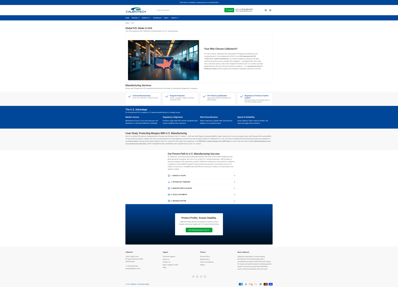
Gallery (202, 265)
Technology (157, 18)
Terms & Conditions (207, 262)
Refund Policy (204, 259)
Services (135, 18)
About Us (166, 259)
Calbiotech (133, 284)
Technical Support (169, 256)
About (166, 18)
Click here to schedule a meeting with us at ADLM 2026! (199, 2)
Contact (174, 18)
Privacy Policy (205, 256)
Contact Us (166, 262)
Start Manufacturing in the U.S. (199, 230)
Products (145, 18)
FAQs (164, 267)
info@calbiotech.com (245, 11)
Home (127, 18)
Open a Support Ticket (170, 265)
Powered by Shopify (143, 284)
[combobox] (194, 10)
